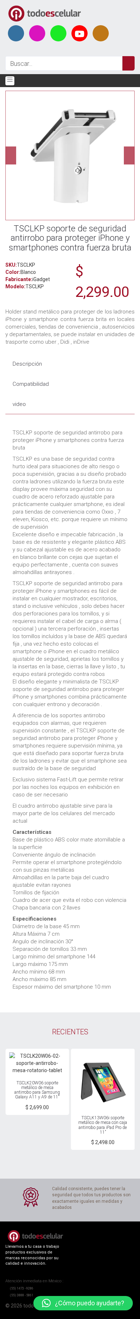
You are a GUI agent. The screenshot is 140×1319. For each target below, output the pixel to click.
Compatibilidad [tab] (31, 384)
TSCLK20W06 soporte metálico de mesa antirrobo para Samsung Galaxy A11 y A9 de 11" (37, 1090)
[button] (83, 1303)
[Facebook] (16, 33)
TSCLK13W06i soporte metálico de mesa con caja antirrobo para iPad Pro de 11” (102, 1125)
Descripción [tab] (27, 364)
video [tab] (19, 404)
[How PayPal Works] (56, 1313)
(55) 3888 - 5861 (21, 1295)
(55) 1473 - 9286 (21, 1288)
